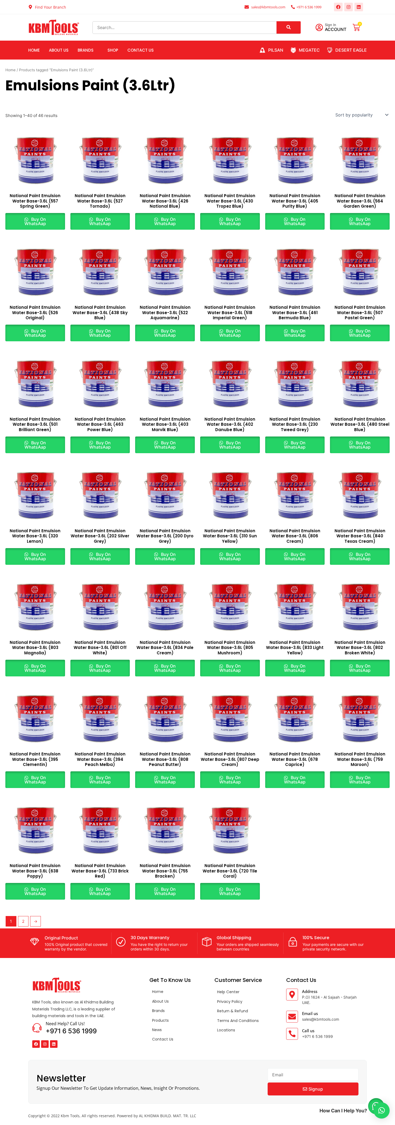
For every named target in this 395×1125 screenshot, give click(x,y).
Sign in (330, 25)
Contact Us (140, 50)
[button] (382, 1110)
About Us (59, 50)
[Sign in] (319, 27)
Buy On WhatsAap (35, 221)
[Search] (288, 27)
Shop (112, 50)
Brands (86, 50)
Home (34, 50)
